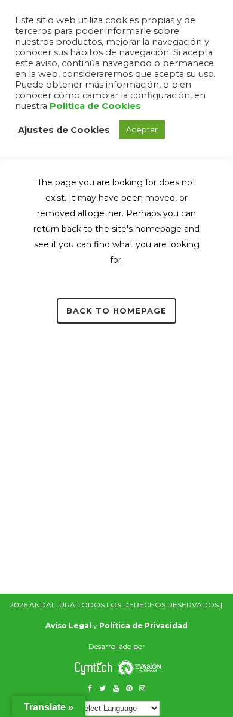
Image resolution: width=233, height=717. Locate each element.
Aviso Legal (68, 625)
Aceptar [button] (142, 129)
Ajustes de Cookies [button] (64, 130)
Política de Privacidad (143, 625)
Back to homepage (116, 310)
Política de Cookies (95, 106)
